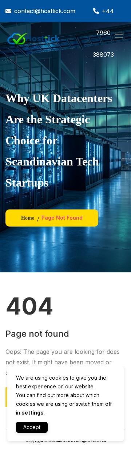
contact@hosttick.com (44, 11)
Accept (31, 427)
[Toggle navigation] (118, 34)
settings (32, 412)
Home (27, 218)
